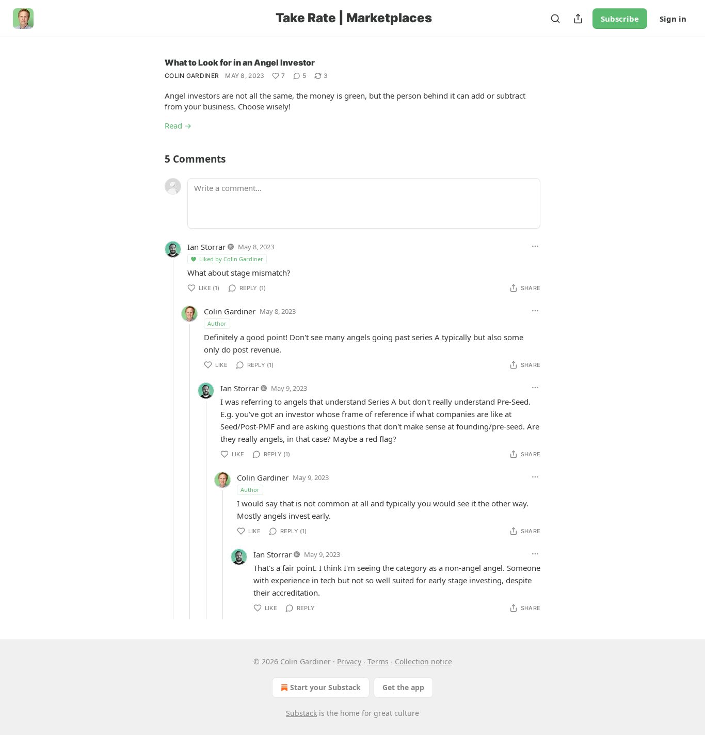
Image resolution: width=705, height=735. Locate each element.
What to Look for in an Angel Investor (240, 62)
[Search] (555, 18)
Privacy (349, 661)
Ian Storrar (206, 247)
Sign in (673, 18)
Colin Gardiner (192, 75)
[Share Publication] (578, 18)
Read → (178, 125)
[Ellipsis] (535, 246)
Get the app (403, 687)
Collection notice (423, 661)
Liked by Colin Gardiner (231, 259)
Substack (301, 713)
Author (217, 323)
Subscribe (620, 18)
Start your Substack (325, 687)
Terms (378, 661)
